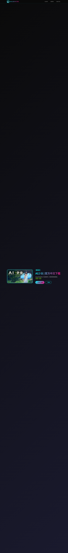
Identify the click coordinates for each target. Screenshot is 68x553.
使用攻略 (52, 1)
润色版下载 (58, 1)
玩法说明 (46, 1)
